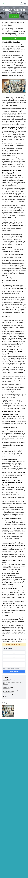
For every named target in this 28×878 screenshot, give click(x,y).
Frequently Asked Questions (10, 694)
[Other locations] (21, 3)
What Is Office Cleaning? (9, 680)
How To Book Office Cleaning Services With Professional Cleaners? (14, 690)
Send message (14, 671)
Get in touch (14, 16)
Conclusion (5, 696)
